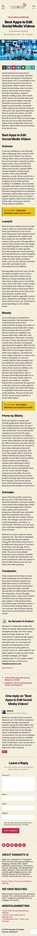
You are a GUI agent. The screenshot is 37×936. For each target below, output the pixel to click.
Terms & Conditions (23, 881)
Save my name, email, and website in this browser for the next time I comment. (17, 824)
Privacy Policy (7, 881)
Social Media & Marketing (18, 17)
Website (5, 813)
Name (4, 794)
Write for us (27, 876)
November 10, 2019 (13, 34)
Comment (6, 775)
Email (4, 804)
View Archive (7, 668)
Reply (5, 751)
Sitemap (5, 883)
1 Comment (29, 34)
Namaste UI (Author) (21, 31)
